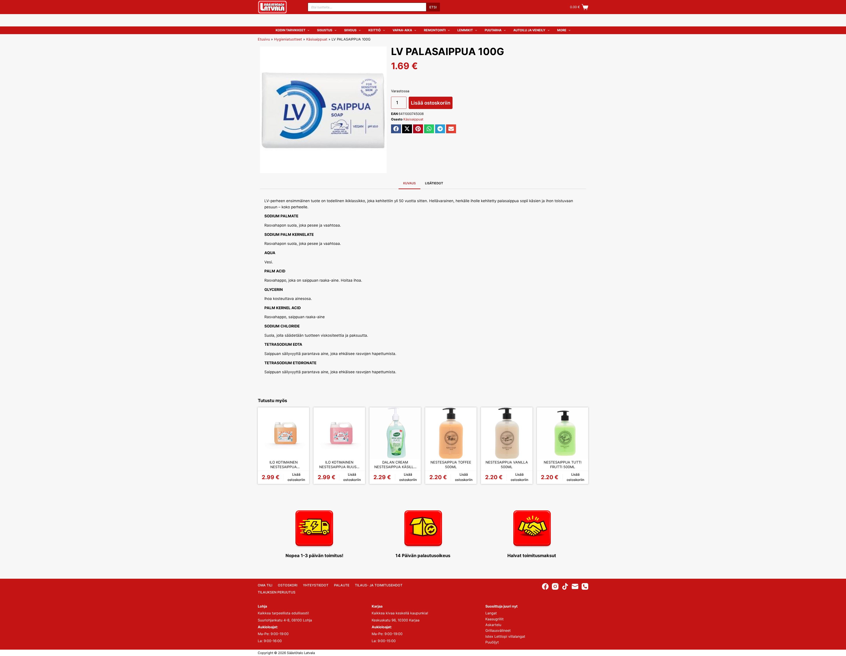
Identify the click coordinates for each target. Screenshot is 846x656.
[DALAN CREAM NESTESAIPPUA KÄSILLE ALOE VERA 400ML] (395, 433)
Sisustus (324, 30)
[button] (396, 128)
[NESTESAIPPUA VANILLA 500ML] (506, 433)
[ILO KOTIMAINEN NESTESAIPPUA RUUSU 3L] (339, 433)
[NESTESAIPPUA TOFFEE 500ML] (451, 433)
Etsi (433, 7)
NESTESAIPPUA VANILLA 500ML (507, 464)
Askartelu (493, 625)
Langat (491, 613)
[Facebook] (545, 586)
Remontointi (435, 30)
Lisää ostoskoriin (430, 103)
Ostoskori (287, 585)
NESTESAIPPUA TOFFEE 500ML (450, 464)
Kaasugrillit (494, 619)
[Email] (575, 586)
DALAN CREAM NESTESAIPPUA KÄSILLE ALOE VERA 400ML (395, 464)
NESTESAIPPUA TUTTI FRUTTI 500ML (562, 464)
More (561, 30)
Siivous (350, 30)
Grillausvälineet (498, 630)
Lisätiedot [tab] (434, 183)
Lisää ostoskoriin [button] (296, 477)
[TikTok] (565, 586)
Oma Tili (265, 585)
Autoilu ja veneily (529, 30)
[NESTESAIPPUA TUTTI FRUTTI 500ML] (562, 433)
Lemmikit (465, 30)
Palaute (341, 585)
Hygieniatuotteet (288, 39)
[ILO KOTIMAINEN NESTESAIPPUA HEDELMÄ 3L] (283, 433)
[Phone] (585, 586)
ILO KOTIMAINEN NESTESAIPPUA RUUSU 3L (339, 464)
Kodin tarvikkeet (290, 30)
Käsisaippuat (316, 39)
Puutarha (493, 30)
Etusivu (264, 39)
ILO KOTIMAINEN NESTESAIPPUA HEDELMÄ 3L (283, 464)
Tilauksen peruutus (276, 592)
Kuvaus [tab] (409, 183)
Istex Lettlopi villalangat (505, 636)
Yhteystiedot (315, 585)
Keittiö (374, 30)
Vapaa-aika (402, 30)
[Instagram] (555, 586)
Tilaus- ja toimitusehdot (379, 585)
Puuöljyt (492, 642)
